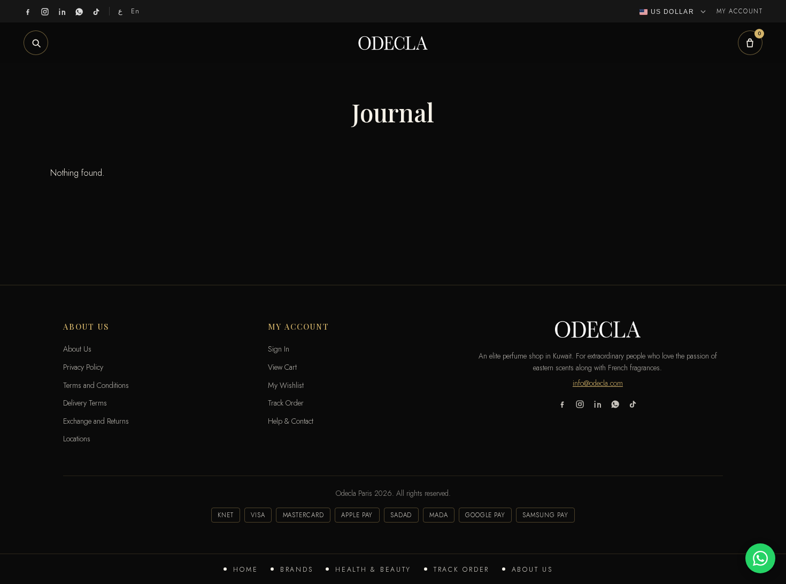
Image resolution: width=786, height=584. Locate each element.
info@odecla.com (598, 383)
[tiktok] (96, 11)
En (135, 11)
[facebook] (28, 11)
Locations (76, 438)
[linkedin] (62, 11)
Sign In (278, 349)
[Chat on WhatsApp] (760, 558)
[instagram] (45, 11)
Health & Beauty (373, 569)
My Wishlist (286, 385)
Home (245, 569)
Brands (296, 569)
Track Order (461, 569)
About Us (532, 569)
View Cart (282, 367)
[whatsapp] (79, 11)
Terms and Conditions (96, 385)
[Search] (36, 42)
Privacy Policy (83, 367)
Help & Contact (290, 421)
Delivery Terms (85, 403)
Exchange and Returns (96, 421)
